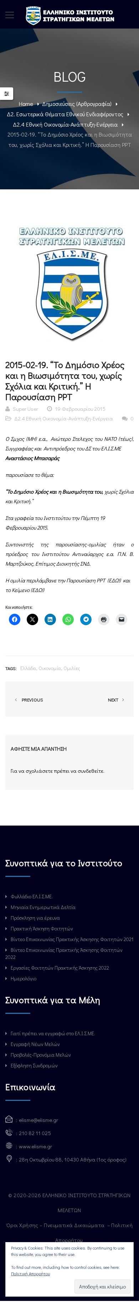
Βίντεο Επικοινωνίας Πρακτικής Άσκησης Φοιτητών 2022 (64, 953)
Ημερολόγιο (23, 978)
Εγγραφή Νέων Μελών (35, 1044)
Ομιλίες (71, 668)
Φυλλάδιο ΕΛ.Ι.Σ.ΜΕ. (32, 896)
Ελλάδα (28, 668)
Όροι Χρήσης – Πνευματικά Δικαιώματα (56, 1225)
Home (26, 103)
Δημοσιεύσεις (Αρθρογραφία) (77, 103)
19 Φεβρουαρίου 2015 (80, 408)
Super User (25, 408)
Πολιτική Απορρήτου (30, 1273)
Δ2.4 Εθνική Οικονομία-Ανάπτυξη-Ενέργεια (65, 124)
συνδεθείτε (90, 770)
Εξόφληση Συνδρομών (34, 1065)
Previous (31, 699)
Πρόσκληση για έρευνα (35, 917)
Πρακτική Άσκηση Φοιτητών (42, 928)
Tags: (11, 668)
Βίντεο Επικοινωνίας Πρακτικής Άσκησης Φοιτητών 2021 (72, 939)
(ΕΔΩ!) (114, 580)
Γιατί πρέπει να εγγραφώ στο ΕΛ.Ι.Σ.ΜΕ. (53, 1033)
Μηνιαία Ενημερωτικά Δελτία (43, 907)
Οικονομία (49, 668)
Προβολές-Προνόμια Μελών (41, 1054)
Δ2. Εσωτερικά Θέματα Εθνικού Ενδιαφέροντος (65, 114)
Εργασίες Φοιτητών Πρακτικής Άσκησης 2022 (60, 967)
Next (113, 699)
